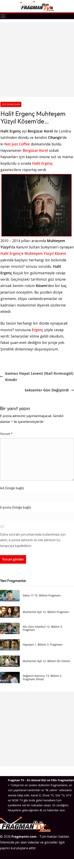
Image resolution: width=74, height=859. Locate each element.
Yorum (6, 434)
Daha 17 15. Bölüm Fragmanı (42, 595)
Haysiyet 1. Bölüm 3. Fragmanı (43, 644)
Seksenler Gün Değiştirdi (47, 390)
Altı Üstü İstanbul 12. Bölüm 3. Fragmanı (43, 628)
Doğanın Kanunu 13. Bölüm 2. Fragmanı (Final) (42, 677)
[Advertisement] (37, 59)
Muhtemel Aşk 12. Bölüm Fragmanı (46, 612)
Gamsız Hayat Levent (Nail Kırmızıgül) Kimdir (39, 376)
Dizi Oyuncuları (11, 104)
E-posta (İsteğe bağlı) (15, 507)
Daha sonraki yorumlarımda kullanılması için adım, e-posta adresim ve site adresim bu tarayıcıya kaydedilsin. (33, 540)
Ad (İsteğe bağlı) (12, 488)
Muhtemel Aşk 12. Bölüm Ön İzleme (46, 661)
